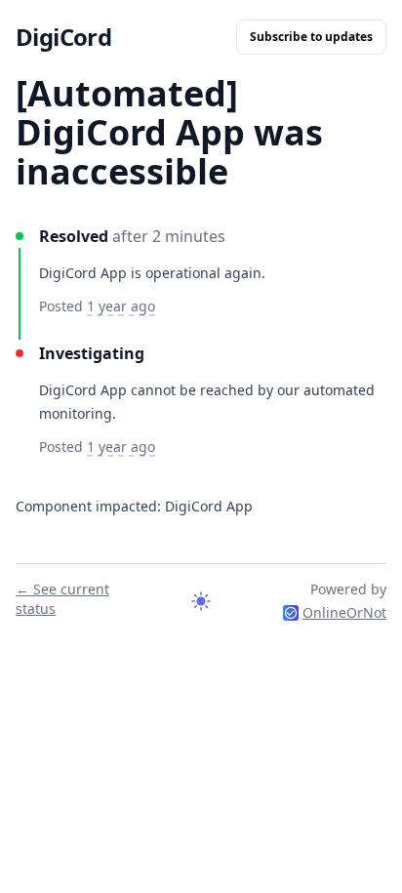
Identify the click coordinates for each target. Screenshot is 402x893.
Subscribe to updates (311, 36)
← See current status (62, 599)
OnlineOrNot (344, 612)
